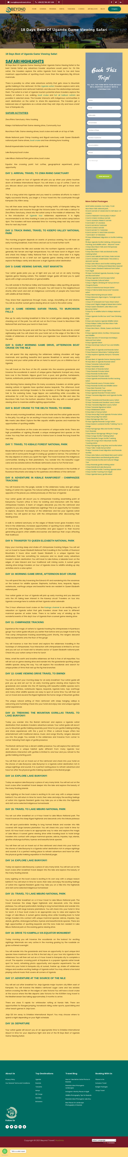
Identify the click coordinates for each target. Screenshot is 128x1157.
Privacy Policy (10, 1079)
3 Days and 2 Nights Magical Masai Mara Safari (104, 304)
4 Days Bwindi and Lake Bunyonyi (98, 467)
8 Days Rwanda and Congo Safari (98, 390)
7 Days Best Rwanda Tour (95, 388)
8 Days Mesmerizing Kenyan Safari (99, 295)
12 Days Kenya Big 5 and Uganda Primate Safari (104, 414)
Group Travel (100, 1090)
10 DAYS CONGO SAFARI (95, 228)
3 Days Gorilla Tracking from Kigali (99, 472)
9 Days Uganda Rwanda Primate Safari (101, 393)
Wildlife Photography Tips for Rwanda (78, 1095)
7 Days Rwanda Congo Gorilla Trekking (101, 438)
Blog (103, 9)
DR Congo (39, 1094)
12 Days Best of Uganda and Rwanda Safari (102, 350)
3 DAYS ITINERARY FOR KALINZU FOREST (101, 216)
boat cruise (43, 95)
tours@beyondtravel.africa (20, 2)
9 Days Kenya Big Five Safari (96, 417)
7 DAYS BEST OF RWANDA (95, 235)
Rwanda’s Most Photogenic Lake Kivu (78, 1099)
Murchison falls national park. (97, 208)
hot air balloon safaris (64, 95)
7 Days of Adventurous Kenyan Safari (100, 287)
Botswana (39, 1102)
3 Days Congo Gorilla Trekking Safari (100, 436)
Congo (81, 9)
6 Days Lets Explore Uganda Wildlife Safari (102, 321)
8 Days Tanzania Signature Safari (98, 407)
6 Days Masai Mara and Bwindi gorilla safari (102, 457)
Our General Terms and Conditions (18, 1083)
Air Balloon (93, 9)
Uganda (43, 9)
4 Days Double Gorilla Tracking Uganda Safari (103, 469)
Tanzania (71, 9)
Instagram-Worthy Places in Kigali (77, 1092)
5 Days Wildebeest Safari (95, 409)
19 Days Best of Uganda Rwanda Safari (100, 362)
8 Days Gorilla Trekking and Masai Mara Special (104, 266)
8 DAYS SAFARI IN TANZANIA (96, 225)
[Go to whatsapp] (4, 1151)
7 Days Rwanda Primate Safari (97, 371)
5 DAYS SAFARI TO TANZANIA (97, 230)
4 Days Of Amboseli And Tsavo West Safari (102, 302)
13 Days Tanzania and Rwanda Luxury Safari (102, 400)
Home (34, 9)
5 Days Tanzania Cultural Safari (98, 364)
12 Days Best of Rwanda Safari (97, 369)
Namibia (38, 1098)
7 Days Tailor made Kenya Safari (98, 448)
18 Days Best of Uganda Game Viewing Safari (103, 359)
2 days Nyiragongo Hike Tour (97, 419)
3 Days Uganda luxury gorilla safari (99, 474)
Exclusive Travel (101, 1083)
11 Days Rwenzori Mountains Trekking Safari (102, 352)
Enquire (114, 9)
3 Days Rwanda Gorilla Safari (97, 374)
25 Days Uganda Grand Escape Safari (100, 278)
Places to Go (100, 1079)
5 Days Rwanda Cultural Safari (97, 280)
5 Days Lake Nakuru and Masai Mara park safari (104, 455)
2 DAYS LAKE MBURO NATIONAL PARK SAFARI (103, 256)
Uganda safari (48, 86)
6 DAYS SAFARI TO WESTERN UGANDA (100, 232)
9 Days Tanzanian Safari (95, 366)
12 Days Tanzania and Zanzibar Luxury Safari (103, 402)
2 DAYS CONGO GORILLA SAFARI (98, 218)
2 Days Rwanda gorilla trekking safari (100, 465)
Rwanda (53, 9)
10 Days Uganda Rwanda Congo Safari (100, 421)
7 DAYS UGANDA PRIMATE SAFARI (98, 220)
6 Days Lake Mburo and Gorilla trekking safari (103, 263)
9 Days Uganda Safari (94, 342)
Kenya (62, 9)
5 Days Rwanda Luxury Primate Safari (100, 383)
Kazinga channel (51, 607)
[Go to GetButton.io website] (5, 1155)
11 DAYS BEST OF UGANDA (95, 223)
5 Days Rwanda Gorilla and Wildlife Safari (101, 386)
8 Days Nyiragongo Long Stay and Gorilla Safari (104, 445)
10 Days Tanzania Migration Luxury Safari (101, 405)
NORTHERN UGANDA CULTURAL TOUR (100, 206)
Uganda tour (36, 215)
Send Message (104, 176)
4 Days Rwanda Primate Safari (97, 376)
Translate (111, 1143)
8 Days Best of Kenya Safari (96, 412)
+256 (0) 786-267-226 (46, 2)
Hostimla (60, 1140)
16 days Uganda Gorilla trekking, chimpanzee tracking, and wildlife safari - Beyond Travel (103, 243)
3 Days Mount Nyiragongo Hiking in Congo (102, 433)
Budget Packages (102, 1087)
